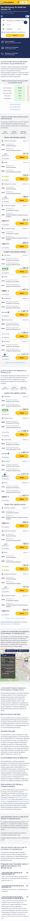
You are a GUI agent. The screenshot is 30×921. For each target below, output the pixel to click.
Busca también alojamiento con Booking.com (14, 32)
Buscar (22, 157)
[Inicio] (8, 2)
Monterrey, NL (24, 650)
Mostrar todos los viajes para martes (15, 362)
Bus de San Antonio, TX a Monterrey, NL (10, 624)
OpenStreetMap (22, 680)
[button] (26, 659)
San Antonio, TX (12, 650)
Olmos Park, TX (18, 797)
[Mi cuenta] (18, 2)
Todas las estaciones (15, 109)
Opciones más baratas (15, 104)
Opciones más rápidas (15, 107)
